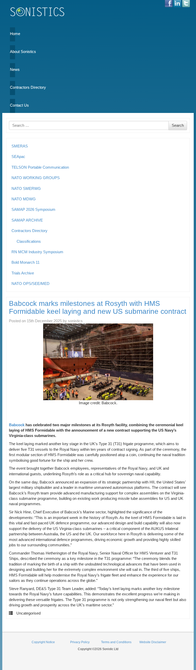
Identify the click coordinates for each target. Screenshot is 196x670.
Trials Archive (22, 273)
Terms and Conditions (116, 642)
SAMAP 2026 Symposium (33, 209)
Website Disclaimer (152, 642)
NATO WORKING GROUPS (35, 178)
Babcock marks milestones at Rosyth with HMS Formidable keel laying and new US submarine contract (97, 307)
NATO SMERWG (26, 188)
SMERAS (19, 146)
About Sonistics (12, 51)
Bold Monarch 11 (25, 262)
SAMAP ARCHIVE (27, 220)
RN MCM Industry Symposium (37, 252)
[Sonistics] (37, 12)
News (12, 69)
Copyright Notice (43, 642)
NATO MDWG (23, 199)
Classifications (29, 241)
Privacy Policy (80, 642)
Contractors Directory (12, 87)
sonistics (75, 321)
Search (178, 125)
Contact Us (12, 105)
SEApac (18, 156)
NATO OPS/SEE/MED (30, 283)
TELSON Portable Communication (40, 167)
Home (12, 33)
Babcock (16, 425)
